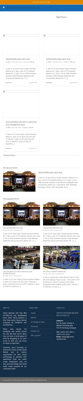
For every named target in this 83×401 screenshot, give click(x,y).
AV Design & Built (38, 322)
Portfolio (34, 326)
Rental (33, 317)
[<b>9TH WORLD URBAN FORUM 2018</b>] (61, 257)
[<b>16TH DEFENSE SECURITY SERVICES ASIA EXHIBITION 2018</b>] (21, 257)
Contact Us (35, 331)
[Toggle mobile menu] (79, 8)
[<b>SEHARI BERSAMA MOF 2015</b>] (21, 213)
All (33, 62)
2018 (30, 127)
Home (33, 313)
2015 (30, 62)
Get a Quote (35, 335)
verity (8, 62)
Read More (8, 82)
